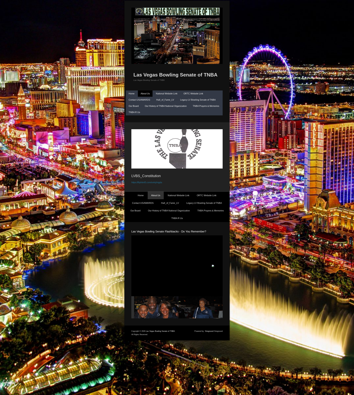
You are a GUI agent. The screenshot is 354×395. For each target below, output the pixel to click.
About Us (145, 93)
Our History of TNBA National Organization (166, 106)
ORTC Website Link (193, 93)
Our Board (134, 106)
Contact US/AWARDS (139, 100)
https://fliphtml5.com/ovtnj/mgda (146, 182)
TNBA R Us (134, 112)
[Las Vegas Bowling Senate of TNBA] (177, 36)
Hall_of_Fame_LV (165, 100)
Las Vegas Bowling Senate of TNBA (175, 75)
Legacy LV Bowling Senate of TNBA (198, 100)
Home (132, 93)
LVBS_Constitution (146, 176)
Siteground (209, 331)
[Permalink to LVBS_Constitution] (177, 149)
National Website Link (166, 93)
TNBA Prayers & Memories (206, 106)
